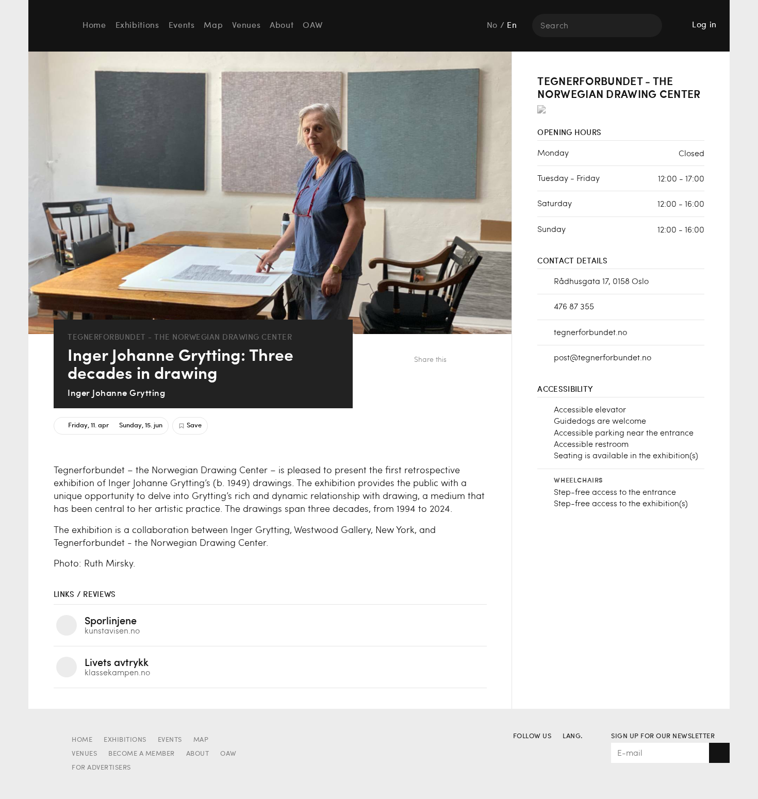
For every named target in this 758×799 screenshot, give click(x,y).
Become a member (141, 754)
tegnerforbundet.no (590, 331)
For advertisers (101, 767)
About (281, 26)
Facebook (461, 360)
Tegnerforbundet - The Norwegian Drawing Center (180, 337)
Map (213, 26)
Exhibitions (137, 26)
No (492, 26)
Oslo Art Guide (53, 25)
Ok (719, 753)
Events (182, 26)
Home (94, 26)
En (512, 26)
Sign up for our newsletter (663, 736)
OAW (312, 26)
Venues (246, 26)
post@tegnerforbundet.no (602, 357)
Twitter (478, 360)
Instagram (539, 751)
